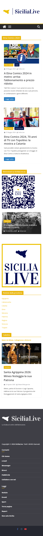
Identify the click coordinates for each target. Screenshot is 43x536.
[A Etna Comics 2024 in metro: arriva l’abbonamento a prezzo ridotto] (21, 54)
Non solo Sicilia (8, 516)
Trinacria (7, 221)
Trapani (4, 328)
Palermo (5, 317)
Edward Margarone (24, 384)
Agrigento (5, 298)
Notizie (5, 493)
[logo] (21, 415)
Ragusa (4, 320)
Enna (3, 309)
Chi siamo (6, 456)
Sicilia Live (21, 69)
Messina (5, 313)
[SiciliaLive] (4, 26)
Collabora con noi (9, 480)
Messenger (6, 465)
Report (4, 511)
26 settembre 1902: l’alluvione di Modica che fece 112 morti (20, 226)
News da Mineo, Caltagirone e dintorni (16, 340)
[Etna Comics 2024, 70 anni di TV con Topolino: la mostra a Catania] (21, 117)
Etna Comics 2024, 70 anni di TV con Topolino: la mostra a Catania (20, 140)
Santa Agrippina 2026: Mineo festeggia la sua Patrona (18, 376)
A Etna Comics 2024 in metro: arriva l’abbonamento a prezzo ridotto (19, 78)
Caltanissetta (6, 302)
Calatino (7, 367)
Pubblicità (6, 475)
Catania (4, 306)
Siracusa (5, 324)
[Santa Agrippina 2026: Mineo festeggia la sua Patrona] (21, 353)
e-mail (4, 461)
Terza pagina (19, 128)
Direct (4, 470)
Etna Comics (8, 65)
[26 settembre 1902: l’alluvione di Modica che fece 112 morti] (21, 213)
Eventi (4, 497)
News (17, 65)
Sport (4, 502)
